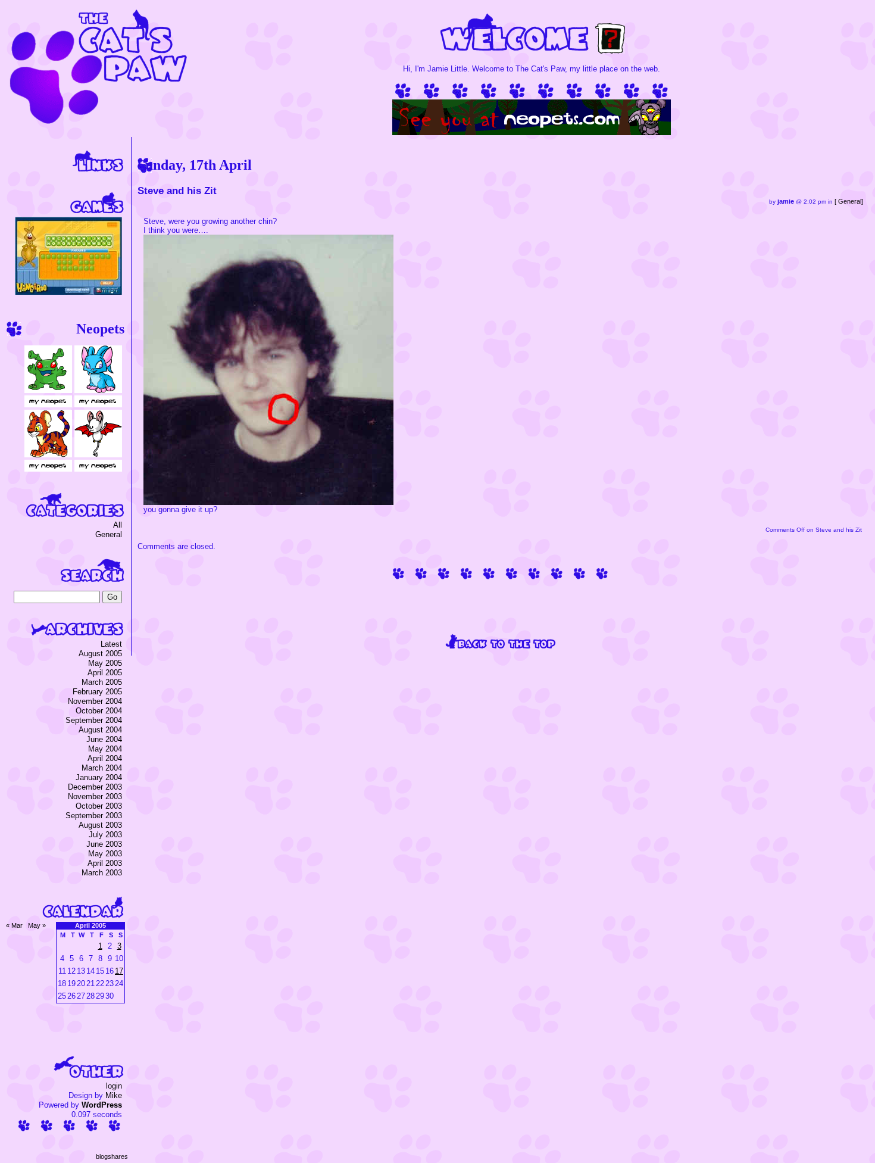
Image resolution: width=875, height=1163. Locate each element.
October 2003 (99, 806)
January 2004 (99, 777)
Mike (113, 1095)
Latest (111, 644)
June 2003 (104, 844)
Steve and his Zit (177, 191)
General (849, 201)
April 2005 (105, 672)
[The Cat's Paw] (98, 121)
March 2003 (102, 872)
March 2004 (102, 767)
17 (119, 970)
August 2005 (100, 653)
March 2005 (102, 682)
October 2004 (99, 710)
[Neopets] (531, 132)
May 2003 (105, 853)
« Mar (14, 925)
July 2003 (105, 834)
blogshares (112, 1156)
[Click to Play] (68, 292)
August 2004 (100, 729)
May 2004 (105, 748)
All (117, 524)
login (114, 1085)
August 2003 (100, 825)
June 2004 (104, 739)
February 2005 (97, 691)
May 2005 (105, 663)
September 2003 (93, 815)
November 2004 (95, 701)
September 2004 (93, 720)
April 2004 (105, 758)
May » (37, 925)
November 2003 (95, 796)
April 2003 (105, 863)
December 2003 (95, 786)
